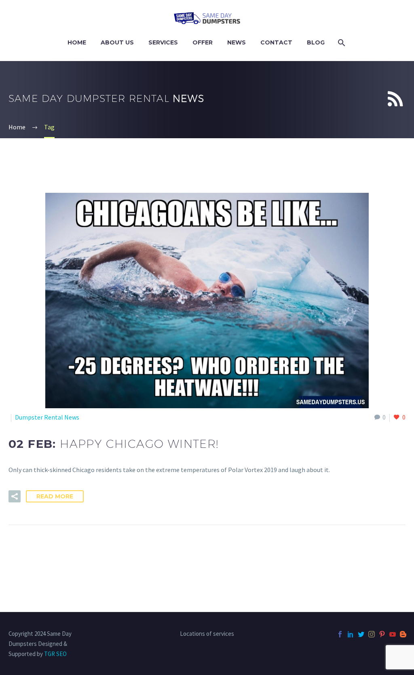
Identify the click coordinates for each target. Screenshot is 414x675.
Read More (54, 496)
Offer (202, 42)
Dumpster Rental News (47, 417)
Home (77, 42)
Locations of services (207, 634)
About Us (117, 42)
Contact (276, 42)
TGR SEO (55, 654)
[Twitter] (361, 634)
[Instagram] (371, 634)
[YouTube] (392, 634)
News (236, 42)
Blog (316, 42)
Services (163, 42)
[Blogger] (403, 634)
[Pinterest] (382, 634)
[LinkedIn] (350, 634)
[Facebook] (340, 634)
